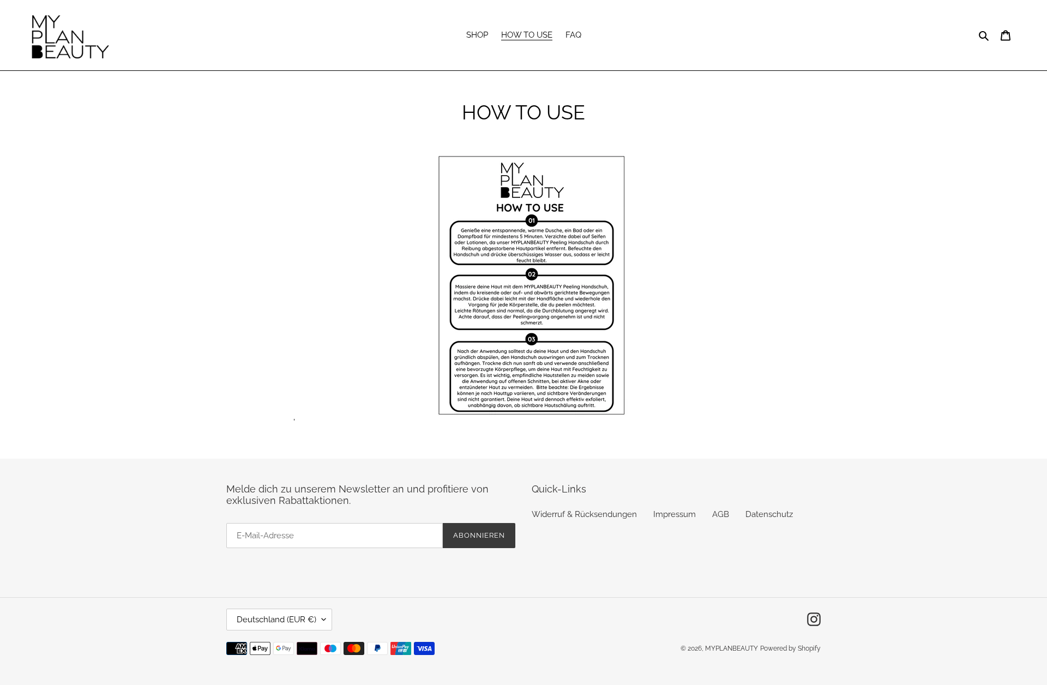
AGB (720, 514)
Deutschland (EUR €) (276, 619)
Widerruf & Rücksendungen (584, 514)
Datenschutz (769, 514)
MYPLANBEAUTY (731, 648)
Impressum (674, 514)
